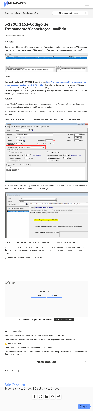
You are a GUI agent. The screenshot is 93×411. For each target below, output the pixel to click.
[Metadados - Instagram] (40, 396)
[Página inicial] (15, 4)
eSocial (17, 13)
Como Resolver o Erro (30, 13)
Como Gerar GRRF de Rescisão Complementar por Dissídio (28, 348)
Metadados (9, 13)
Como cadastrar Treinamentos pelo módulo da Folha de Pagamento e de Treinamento (40, 340)
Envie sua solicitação (64, 320)
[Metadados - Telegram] (58, 396)
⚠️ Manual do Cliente (14, 344)
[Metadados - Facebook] (34, 396)
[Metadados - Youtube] (52, 396)
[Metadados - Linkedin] (46, 396)
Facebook (6, 282)
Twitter (9, 282)
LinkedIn (13, 282)
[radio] (38, 296)
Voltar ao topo (10, 371)
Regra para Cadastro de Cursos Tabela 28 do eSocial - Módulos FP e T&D (34, 336)
